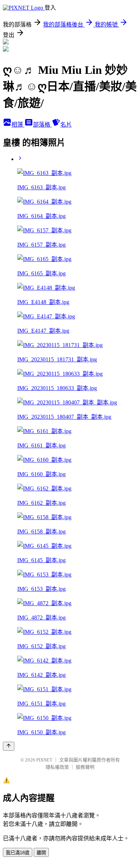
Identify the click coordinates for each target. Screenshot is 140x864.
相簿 (17, 125)
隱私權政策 (57, 767)
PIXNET (44, 760)
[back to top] (8, 746)
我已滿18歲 (17, 852)
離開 (41, 852)
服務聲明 (85, 767)
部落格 (42, 125)
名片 (66, 125)
